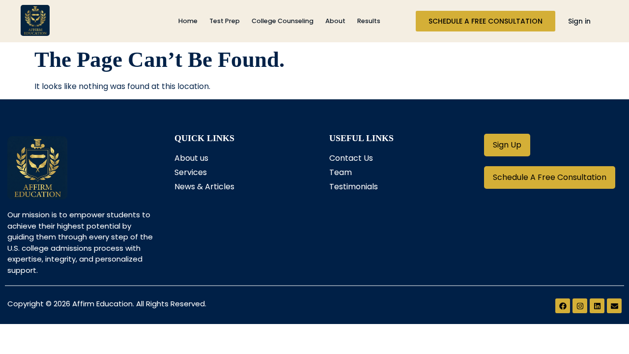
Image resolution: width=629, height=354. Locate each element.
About (335, 21)
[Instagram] (579, 305)
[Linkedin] (597, 305)
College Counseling (283, 21)
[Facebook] (562, 305)
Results (368, 21)
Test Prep (224, 21)
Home (188, 21)
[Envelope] (614, 305)
